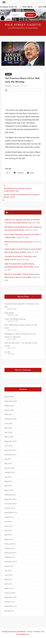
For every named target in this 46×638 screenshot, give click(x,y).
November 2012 (10, 597)
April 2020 (8, 432)
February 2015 (10, 495)
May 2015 (8, 481)
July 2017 (8, 459)
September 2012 (10, 606)
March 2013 (8, 588)
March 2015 (8, 490)
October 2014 (9, 508)
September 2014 (10, 512)
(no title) (7, 352)
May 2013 (8, 579)
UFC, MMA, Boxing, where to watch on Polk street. (20, 326)
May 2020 (8, 428)
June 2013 (8, 575)
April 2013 (8, 584)
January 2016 (9, 468)
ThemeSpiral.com (22, 634)
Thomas (8, 86)
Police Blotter (26, 7)
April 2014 (8, 535)
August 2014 (9, 517)
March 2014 (8, 539)
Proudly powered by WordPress (13, 631)
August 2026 (9, 396)
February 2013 (10, 593)
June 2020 (8, 423)
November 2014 (10, 503)
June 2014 (8, 526)
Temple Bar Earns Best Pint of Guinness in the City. (21, 305)
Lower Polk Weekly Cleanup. (15, 319)
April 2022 (8, 414)
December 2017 (10, 450)
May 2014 (8, 530)
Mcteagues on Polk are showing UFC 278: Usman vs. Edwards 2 (20, 335)
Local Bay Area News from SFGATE (24, 212)
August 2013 (9, 566)
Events (8, 74)
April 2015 (8, 486)
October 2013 (9, 557)
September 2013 (10, 561)
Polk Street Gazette (23, 24)
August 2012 (9, 611)
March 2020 (8, 436)
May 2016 (8, 463)
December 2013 (10, 552)
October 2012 (9, 602)
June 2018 (8, 445)
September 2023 (10, 401)
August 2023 (9, 405)
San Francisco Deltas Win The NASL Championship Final (18, 189)
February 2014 (10, 544)
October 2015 (9, 472)
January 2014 (9, 548)
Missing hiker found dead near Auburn (18, 241)
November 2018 (10, 441)
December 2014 (10, 499)
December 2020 (10, 419)
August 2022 (9, 410)
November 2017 (10, 454)
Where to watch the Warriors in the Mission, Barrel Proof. (21, 196)
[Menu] (3, 2)
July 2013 (8, 570)
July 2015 (8, 477)
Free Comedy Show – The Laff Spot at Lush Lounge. (20, 344)
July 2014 (8, 521)
